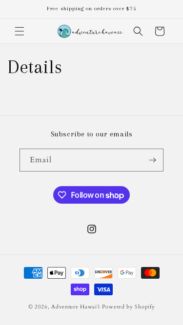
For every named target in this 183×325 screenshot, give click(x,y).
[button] (19, 31)
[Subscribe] (152, 160)
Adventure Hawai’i (75, 306)
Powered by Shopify (128, 306)
